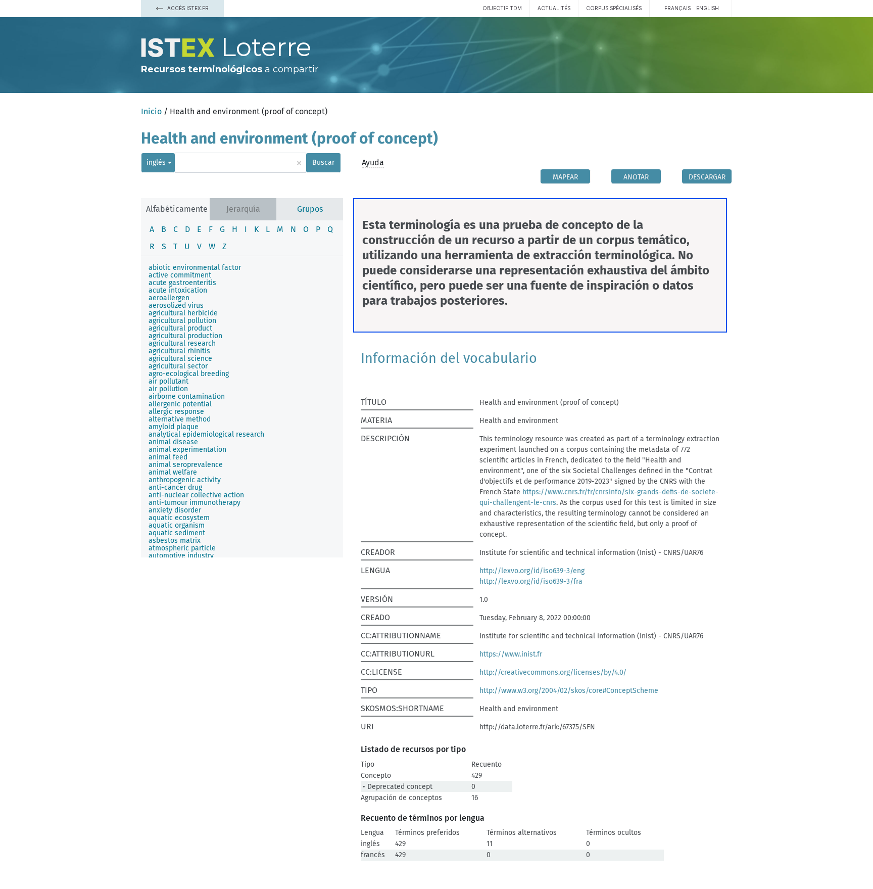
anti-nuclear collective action (196, 495)
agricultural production (185, 336)
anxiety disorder (175, 510)
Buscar (323, 162)
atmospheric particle (182, 548)
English (707, 8)
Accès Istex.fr (187, 8)
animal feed (168, 457)
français (677, 8)
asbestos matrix (175, 540)
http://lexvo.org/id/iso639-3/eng (532, 571)
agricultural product (180, 328)
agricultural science (180, 358)
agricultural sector (178, 366)
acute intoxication (178, 290)
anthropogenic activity (185, 480)
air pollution (168, 389)
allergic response (176, 411)
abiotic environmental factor (195, 267)
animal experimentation (187, 449)
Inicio (151, 111)
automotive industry (181, 555)
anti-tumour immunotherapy (194, 502)
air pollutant (168, 381)
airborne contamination (187, 396)
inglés (156, 162)
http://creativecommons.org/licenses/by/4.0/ (552, 672)
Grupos (310, 209)
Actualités (554, 8)
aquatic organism (177, 525)
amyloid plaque (174, 427)
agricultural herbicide (183, 313)
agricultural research (182, 343)
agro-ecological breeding (189, 373)
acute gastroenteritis (182, 282)
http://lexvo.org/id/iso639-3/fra (531, 581)
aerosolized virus (176, 305)
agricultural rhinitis (179, 351)
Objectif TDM (502, 8)
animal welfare (173, 472)
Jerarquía (243, 209)
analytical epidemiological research (206, 434)
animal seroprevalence (186, 464)
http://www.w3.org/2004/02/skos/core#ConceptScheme (568, 690)
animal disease (173, 442)
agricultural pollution (182, 320)
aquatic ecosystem (179, 517)
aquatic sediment (177, 533)
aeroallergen (169, 298)
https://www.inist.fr (510, 654)
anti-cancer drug (175, 487)
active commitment (180, 275)
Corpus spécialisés (614, 8)
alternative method (180, 419)
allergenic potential (180, 404)
